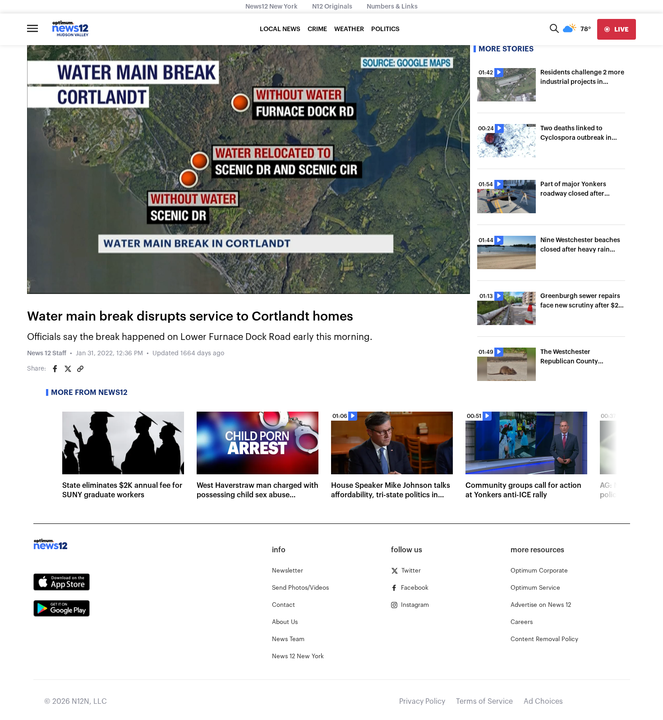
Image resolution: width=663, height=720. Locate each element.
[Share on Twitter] (67, 368)
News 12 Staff (46, 353)
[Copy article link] (80, 368)
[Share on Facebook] (55, 368)
